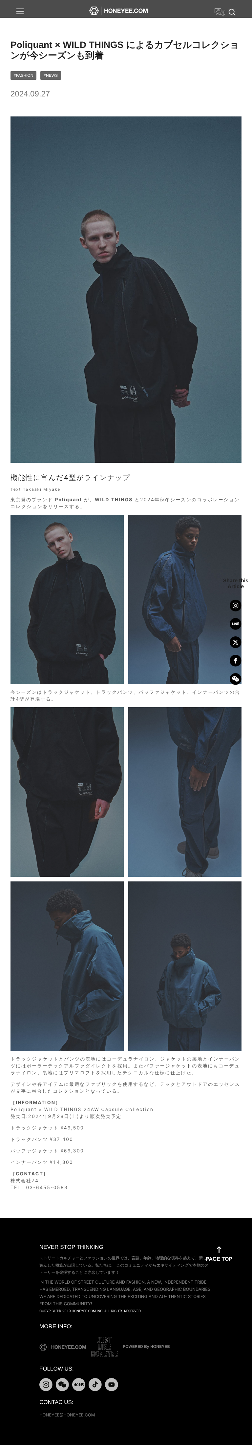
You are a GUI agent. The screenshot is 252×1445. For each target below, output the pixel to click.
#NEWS (51, 75)
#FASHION (23, 75)
